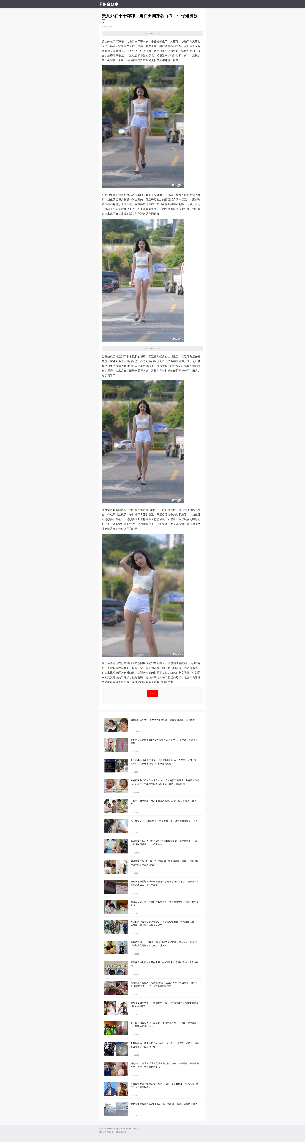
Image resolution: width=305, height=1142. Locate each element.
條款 (117, 1132)
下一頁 (153, 693)
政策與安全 (111, 1132)
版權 (124, 1132)
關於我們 (102, 1132)
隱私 (121, 1132)
